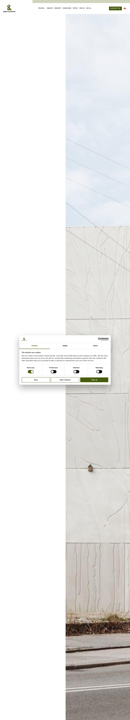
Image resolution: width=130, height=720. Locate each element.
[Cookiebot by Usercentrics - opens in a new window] (99, 339)
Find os (81, 8)
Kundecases (67, 8)
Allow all (94, 380)
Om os (88, 8)
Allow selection (65, 380)
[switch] (53, 371)
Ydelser (41, 8)
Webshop (57, 8)
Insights (50, 8)
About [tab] (95, 346)
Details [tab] (65, 346)
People (75, 8)
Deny (36, 380)
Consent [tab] (34, 346)
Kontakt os (115, 8)
